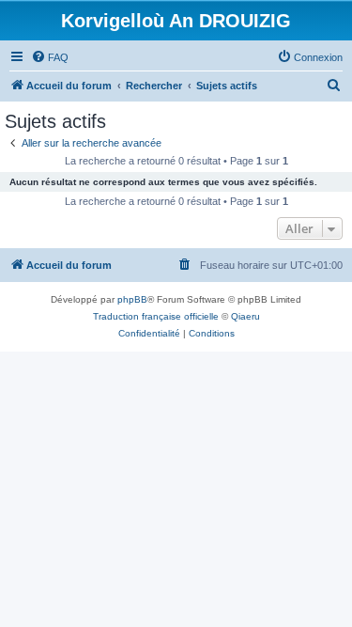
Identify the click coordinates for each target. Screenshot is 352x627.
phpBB (132, 299)
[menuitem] (50, 57)
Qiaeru (245, 316)
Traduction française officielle (156, 316)
